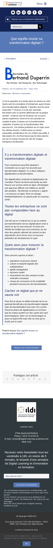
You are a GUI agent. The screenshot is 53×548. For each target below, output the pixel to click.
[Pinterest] (34, 379)
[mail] (29, 12)
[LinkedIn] (23, 379)
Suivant (43, 59)
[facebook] (35, 12)
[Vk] (39, 379)
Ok (26, 544)
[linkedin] (18, 12)
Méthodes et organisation (21, 93)
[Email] (45, 379)
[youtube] (13, 12)
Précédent (11, 59)
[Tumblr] (28, 379)
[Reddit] (18, 379)
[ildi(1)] (26, 403)
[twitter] (40, 12)
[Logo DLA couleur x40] (13, 3)
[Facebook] (7, 379)
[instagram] (24, 12)
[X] (12, 379)
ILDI (29, 442)
